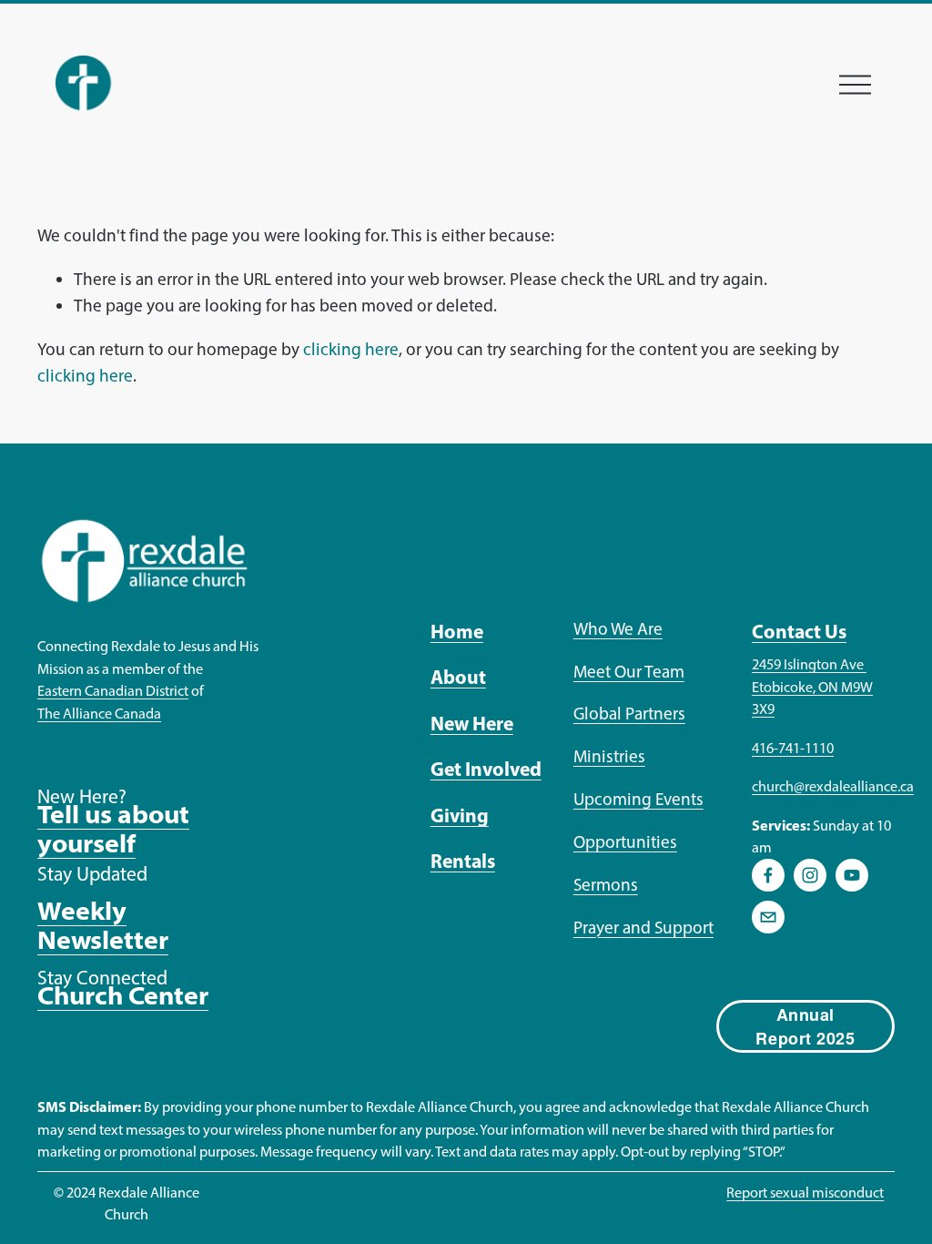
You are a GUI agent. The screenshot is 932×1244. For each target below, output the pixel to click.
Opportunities (625, 841)
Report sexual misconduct (805, 1192)
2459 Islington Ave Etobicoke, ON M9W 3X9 (812, 686)
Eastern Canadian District (112, 690)
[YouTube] (852, 875)
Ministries (609, 756)
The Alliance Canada (99, 713)
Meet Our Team (628, 671)
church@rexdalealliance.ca (833, 786)
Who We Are (618, 628)
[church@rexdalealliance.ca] (768, 917)
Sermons (605, 884)
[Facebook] (768, 875)
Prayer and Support (643, 927)
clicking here (351, 349)
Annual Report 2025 (805, 1026)
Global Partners (629, 713)
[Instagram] (810, 875)
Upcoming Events (638, 799)
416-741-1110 (793, 748)
